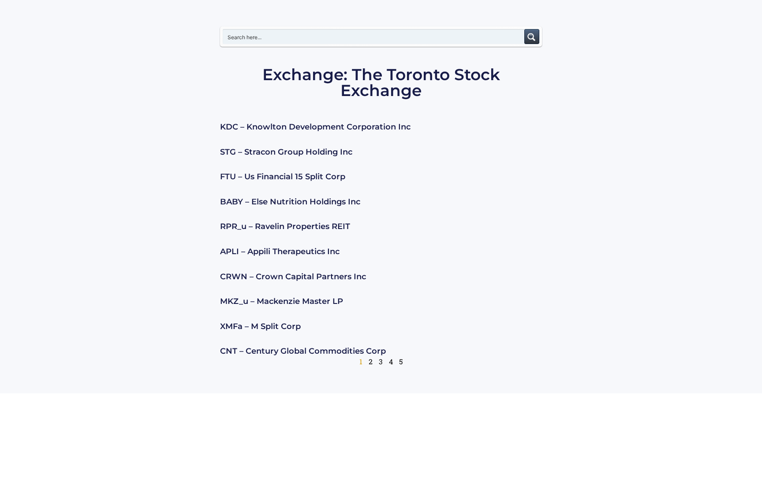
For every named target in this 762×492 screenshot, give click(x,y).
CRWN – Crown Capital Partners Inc (293, 276)
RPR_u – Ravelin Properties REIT (285, 226)
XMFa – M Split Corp (260, 326)
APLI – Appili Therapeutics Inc (280, 251)
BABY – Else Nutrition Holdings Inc (290, 202)
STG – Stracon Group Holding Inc (286, 152)
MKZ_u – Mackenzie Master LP (281, 301)
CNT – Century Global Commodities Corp (303, 351)
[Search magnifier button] (531, 36)
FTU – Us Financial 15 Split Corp (282, 176)
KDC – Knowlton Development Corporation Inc (315, 127)
